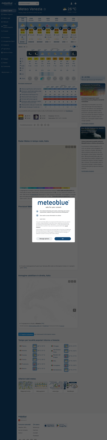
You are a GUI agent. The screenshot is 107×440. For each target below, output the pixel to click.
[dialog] (53, 220)
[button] (53, 219)
